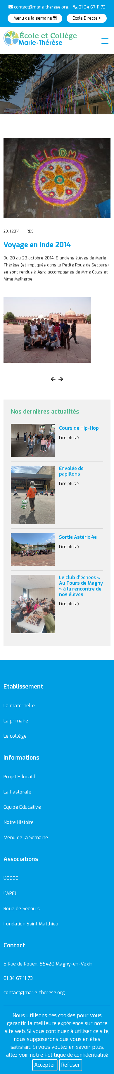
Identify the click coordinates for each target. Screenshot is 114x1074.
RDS (30, 231)
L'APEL (10, 893)
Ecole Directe (85, 18)
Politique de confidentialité (76, 1054)
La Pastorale (17, 792)
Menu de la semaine (33, 18)
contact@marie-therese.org (41, 7)
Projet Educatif (20, 777)
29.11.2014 (11, 231)
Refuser (70, 1064)
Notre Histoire (19, 822)
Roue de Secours (22, 909)
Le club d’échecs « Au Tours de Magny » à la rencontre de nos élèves (81, 586)
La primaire (16, 721)
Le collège (15, 736)
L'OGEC (11, 878)
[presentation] (53, 379)
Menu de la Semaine (26, 837)
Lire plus (68, 437)
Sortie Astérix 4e (78, 537)
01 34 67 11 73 (91, 7)
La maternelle (19, 706)
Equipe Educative (22, 807)
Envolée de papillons (71, 471)
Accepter (45, 1064)
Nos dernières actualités (45, 411)
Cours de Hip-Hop (79, 428)
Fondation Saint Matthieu (31, 924)
